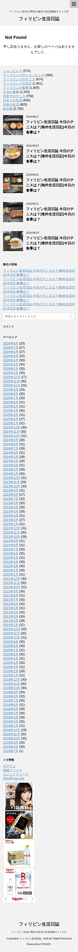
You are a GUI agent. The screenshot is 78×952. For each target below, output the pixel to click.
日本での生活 (12, 100)
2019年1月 (10, 726)
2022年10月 (11, 536)
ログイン (9, 766)
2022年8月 (10, 545)
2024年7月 (10, 448)
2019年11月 (11, 683)
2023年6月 (10, 503)
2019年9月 (10, 692)
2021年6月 (10, 604)
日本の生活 (11, 104)
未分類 (8, 108)
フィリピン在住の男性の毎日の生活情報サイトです (39, 932)
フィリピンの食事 (16, 87)
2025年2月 (10, 419)
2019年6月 (10, 704)
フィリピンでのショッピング (24, 75)
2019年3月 (10, 717)
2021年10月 (11, 587)
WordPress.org (13, 778)
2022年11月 (11, 532)
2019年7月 (10, 700)
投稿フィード (12, 770)
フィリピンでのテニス (19, 79)
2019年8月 (10, 696)
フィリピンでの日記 (17, 83)
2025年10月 (11, 385)
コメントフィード (16, 774)
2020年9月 (10, 641)
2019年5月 (10, 709)
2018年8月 (10, 747)
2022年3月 (10, 566)
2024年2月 (10, 469)
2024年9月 (10, 440)
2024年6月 (10, 452)
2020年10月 (11, 637)
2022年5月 (10, 557)
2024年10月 (11, 436)
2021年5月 (10, 608)
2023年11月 (11, 482)
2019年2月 (10, 721)
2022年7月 (10, 549)
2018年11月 (11, 734)
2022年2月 (10, 570)
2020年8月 (10, 646)
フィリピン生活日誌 (39, 18)
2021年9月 (10, 591)
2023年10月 (11, 486)
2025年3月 (10, 415)
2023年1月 (10, 524)
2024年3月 (10, 465)
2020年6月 (10, 654)
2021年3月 (10, 616)
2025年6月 (10, 402)
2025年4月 (10, 410)
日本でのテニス (14, 96)
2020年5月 (10, 658)
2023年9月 (10, 490)
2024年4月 (10, 461)
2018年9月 (10, 742)
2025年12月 (11, 377)
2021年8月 (10, 595)
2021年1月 (10, 625)
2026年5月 (10, 356)
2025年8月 (10, 394)
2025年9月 (10, 389)
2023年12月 (11, 478)
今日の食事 (11, 92)
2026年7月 (10, 347)
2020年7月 (10, 650)
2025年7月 (10, 398)
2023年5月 (10, 507)
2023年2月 (10, 520)
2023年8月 (10, 494)
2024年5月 (10, 457)
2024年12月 (11, 427)
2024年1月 (10, 473)
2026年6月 (10, 352)
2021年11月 (11, 583)
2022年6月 (10, 553)
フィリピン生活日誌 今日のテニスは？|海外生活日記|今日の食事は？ (50, 127)
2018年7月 (10, 751)
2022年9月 (10, 541)
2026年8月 (10, 343)
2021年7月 (10, 599)
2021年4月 (10, 612)
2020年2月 (10, 671)
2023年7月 (10, 499)
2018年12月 (11, 730)
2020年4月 (10, 662)
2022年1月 (10, 574)
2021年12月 (11, 578)
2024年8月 (10, 444)
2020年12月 (11, 629)
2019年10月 (11, 688)
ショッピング (12, 71)
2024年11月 (11, 431)
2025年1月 (10, 423)
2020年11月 (11, 633)
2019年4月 (10, 713)
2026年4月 (10, 360)
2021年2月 (10, 620)
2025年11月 (11, 381)
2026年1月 (10, 373)
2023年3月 (10, 515)
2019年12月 (11, 679)
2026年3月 (10, 364)
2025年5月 (10, 406)
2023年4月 (10, 511)
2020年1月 (10, 675)
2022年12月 (11, 528)
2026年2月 (10, 368)
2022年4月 (10, 562)
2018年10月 (11, 738)
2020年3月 (10, 667)
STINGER (45, 944)
